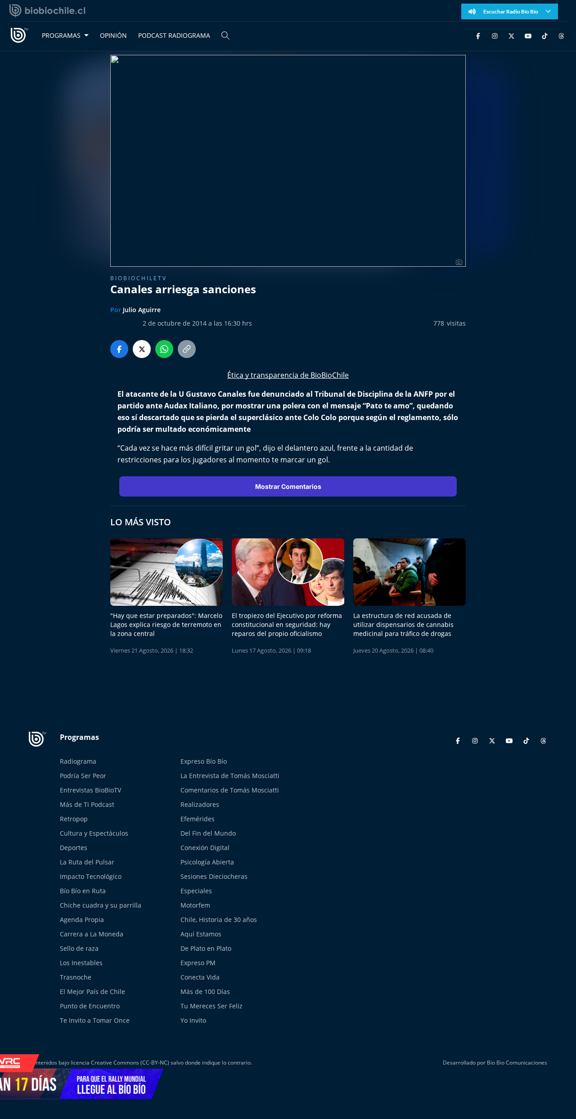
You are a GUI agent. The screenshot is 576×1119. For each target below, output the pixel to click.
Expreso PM (198, 962)
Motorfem (195, 905)
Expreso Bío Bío (203, 761)
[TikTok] (545, 35)
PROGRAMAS (61, 35)
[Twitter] (511, 35)
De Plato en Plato (205, 948)
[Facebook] (478, 35)
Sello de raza (79, 948)
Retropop (74, 819)
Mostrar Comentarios (288, 486)
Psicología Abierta (207, 862)
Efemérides (197, 819)
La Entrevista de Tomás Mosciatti (229, 775)
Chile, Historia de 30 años (218, 919)
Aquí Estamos (200, 934)
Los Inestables (81, 962)
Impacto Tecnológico (91, 876)
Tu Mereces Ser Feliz (211, 1006)
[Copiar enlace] (187, 349)
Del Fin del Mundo (208, 833)
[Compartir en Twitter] (142, 349)
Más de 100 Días (205, 991)
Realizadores (199, 804)
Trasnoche (75, 977)
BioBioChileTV (138, 278)
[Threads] (561, 35)
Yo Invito (193, 1020)
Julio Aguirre (142, 309)
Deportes (73, 847)
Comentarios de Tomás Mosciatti (229, 790)
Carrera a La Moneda (91, 934)
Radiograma (78, 761)
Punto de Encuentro (90, 1006)
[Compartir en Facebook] (119, 349)
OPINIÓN (113, 35)
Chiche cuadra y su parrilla (100, 905)
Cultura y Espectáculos (94, 833)
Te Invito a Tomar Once (95, 1020)
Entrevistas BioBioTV (90, 790)
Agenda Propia (82, 919)
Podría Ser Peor (83, 775)
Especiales (196, 890)
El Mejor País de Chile (92, 991)
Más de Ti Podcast (87, 804)
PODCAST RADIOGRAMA (174, 35)
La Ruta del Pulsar (87, 862)
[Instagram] (495, 35)
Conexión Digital (205, 847)
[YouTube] (528, 35)
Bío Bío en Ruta (83, 890)
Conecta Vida (200, 977)
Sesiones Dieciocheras (214, 876)
